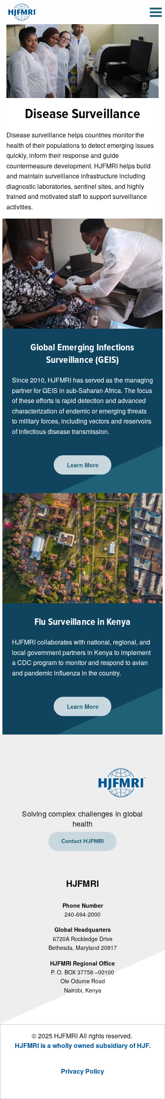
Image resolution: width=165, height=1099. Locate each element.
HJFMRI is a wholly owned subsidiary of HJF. (83, 1045)
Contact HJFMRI (82, 841)
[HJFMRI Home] (21, 11)
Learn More (83, 465)
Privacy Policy (82, 1071)
